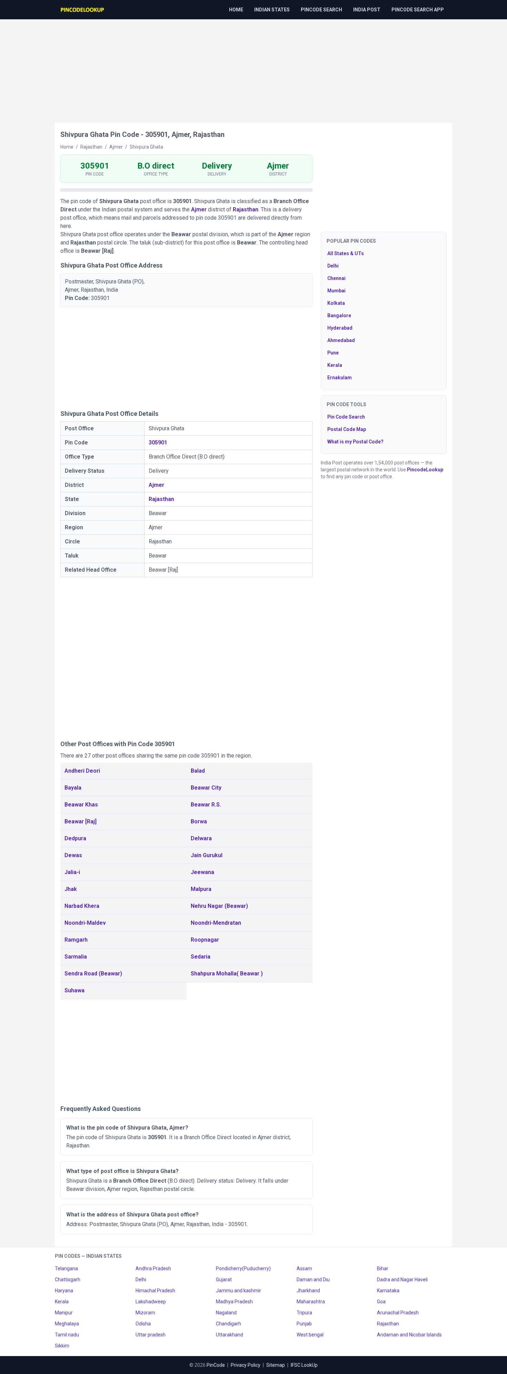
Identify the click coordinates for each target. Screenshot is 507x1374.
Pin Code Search (346, 417)
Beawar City (206, 787)
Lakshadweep (151, 1301)
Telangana (66, 1268)
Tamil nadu (67, 1334)
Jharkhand (308, 1290)
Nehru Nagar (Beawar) (219, 906)
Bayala (72, 787)
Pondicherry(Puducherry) (243, 1268)
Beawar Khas (81, 804)
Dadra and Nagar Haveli (402, 1279)
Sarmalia (75, 956)
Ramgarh (76, 939)
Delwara (201, 838)
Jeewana (202, 872)
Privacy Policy (245, 1365)
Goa (381, 1301)
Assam (304, 1268)
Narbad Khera (81, 906)
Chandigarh (228, 1323)
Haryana (64, 1290)
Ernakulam (339, 377)
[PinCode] (82, 9)
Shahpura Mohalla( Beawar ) (227, 973)
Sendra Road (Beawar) (93, 973)
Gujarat (224, 1279)
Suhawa (74, 990)
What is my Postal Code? (355, 441)
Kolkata (336, 303)
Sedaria (200, 956)
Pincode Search (321, 9)
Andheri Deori (82, 771)
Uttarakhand (229, 1334)
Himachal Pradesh (155, 1290)
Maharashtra (311, 1301)
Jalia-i (72, 872)
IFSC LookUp (304, 1365)
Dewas (73, 855)
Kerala (334, 365)
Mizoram (145, 1312)
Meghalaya (67, 1323)
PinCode (216, 1365)
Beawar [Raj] (80, 821)
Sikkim (62, 1345)
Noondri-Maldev (85, 923)
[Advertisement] (253, 67)
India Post (366, 9)
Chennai (336, 278)
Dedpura (75, 838)
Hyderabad (339, 328)
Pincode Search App (417, 9)
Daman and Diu (313, 1279)
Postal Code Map (346, 429)
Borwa (199, 821)
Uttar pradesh (151, 1334)
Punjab (304, 1323)
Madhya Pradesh (234, 1301)
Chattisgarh (67, 1279)
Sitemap (275, 1365)
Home (236, 9)
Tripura (304, 1312)
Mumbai (336, 290)
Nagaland (226, 1312)
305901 (158, 442)
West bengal (310, 1334)
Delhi (333, 266)
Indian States (272, 9)
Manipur (64, 1312)
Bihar (382, 1268)
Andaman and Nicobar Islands (409, 1334)
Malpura (201, 889)
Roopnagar (205, 939)
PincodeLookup (425, 469)
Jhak (70, 889)
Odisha (143, 1323)
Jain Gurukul (206, 855)
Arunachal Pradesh (398, 1312)
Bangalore (339, 315)
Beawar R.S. (206, 804)
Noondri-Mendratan (216, 923)
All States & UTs (345, 253)
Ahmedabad (341, 340)
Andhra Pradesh (153, 1268)
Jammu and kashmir (238, 1290)
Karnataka (388, 1290)
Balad (198, 771)
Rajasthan (245, 209)
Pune (333, 352)
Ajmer (199, 209)
